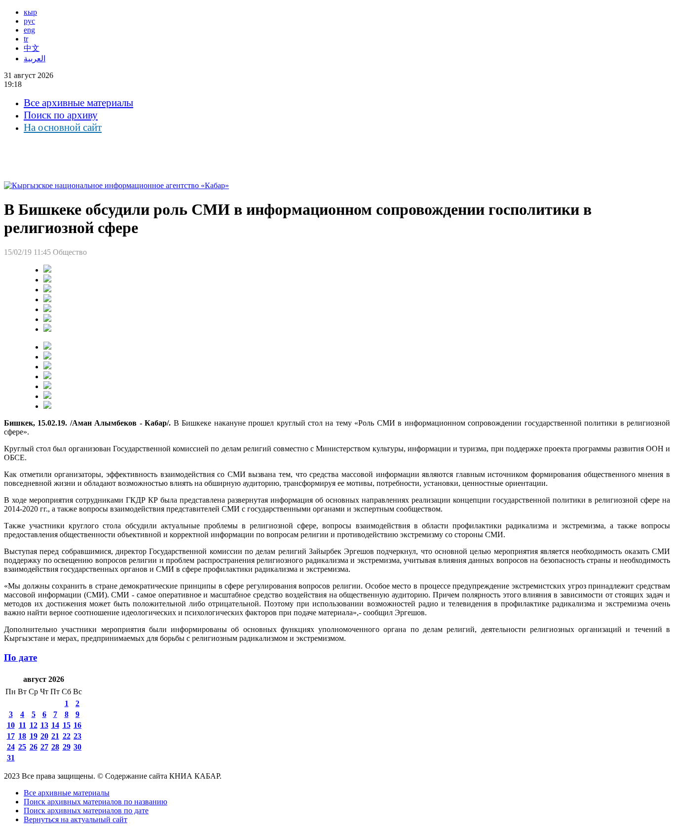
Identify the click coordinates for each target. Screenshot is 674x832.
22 (67, 736)
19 (33, 736)
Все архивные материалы (78, 103)
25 (22, 747)
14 (55, 725)
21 (55, 736)
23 (77, 736)
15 (67, 725)
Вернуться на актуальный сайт (75, 819)
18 (22, 736)
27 (44, 747)
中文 (31, 48)
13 (44, 725)
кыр (30, 12)
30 (77, 747)
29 (67, 747)
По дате (20, 657)
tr (26, 39)
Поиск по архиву (61, 115)
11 (22, 725)
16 (77, 725)
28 (55, 747)
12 (33, 725)
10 (11, 725)
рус (29, 21)
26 (33, 747)
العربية (34, 58)
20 (44, 736)
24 (11, 747)
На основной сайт (63, 127)
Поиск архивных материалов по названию (95, 801)
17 (11, 736)
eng (29, 30)
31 (11, 757)
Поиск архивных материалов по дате (86, 810)
